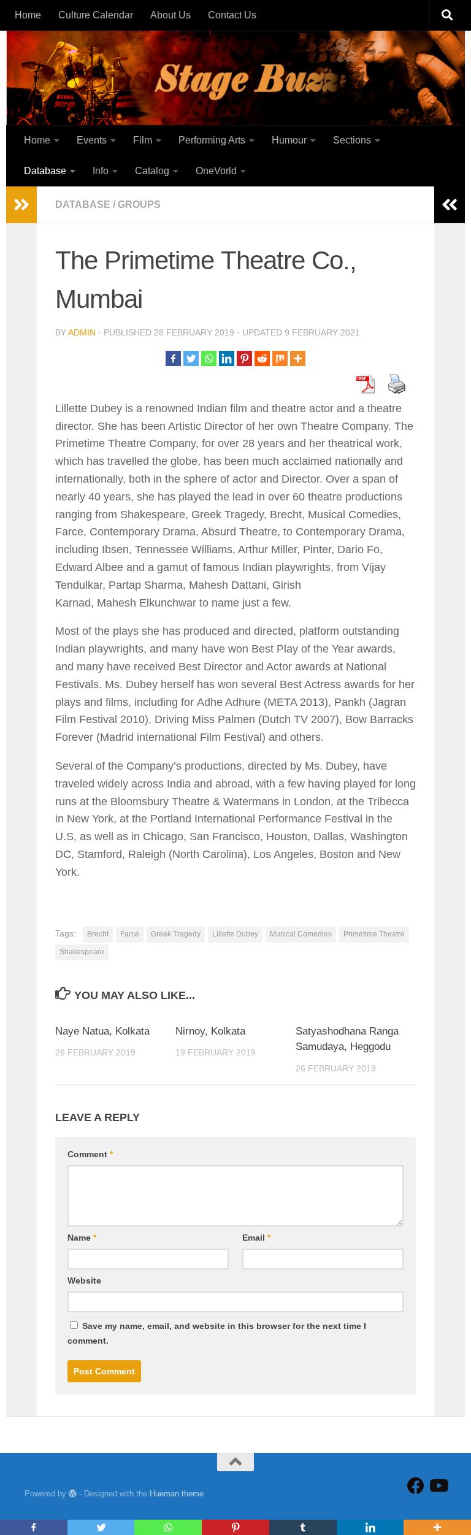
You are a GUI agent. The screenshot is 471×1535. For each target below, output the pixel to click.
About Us (170, 15)
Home (28, 15)
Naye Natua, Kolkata (102, 1031)
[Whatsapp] (208, 358)
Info (101, 171)
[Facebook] (173, 358)
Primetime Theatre (374, 934)
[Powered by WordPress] (73, 1494)
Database (45, 171)
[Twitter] (191, 358)
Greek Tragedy (176, 934)
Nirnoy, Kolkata (210, 1031)
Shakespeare (81, 951)
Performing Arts (211, 140)
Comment (90, 1154)
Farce (129, 934)
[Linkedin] (226, 358)
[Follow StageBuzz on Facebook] (415, 1486)
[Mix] (280, 358)
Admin (82, 332)
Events (92, 140)
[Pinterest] (244, 358)
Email (256, 1237)
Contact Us (232, 15)
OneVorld (216, 171)
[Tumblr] (303, 1527)
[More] (297, 358)
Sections (352, 140)
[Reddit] (262, 358)
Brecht (98, 934)
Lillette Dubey (235, 934)
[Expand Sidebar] (21, 204)
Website (84, 1280)
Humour (289, 140)
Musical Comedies (301, 934)
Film (142, 140)
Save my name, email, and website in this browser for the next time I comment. (216, 1333)
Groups (139, 204)
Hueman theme (177, 1493)
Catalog (152, 171)
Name (81, 1237)
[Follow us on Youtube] (437, 1486)
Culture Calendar (95, 15)
